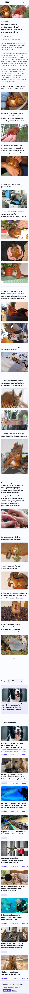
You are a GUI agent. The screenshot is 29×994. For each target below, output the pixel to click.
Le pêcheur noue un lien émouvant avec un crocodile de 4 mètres (13, 833)
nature (23, 69)
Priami (3, 53)
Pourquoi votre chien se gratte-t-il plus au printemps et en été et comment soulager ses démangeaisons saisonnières (12, 746)
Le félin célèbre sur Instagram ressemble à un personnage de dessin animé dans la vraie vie (12, 945)
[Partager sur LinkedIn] (17, 681)
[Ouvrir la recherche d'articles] (26, 2)
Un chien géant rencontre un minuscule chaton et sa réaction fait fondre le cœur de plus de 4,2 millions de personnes (13, 778)
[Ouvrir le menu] (2, 2)
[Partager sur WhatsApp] (21, 681)
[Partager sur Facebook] (9, 681)
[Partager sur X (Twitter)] (13, 681)
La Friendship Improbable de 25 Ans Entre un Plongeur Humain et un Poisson (11, 917)
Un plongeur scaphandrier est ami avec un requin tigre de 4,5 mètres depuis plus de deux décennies (13, 805)
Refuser (14, 990)
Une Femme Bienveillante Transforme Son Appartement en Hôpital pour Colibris (12, 860)
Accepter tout (7, 990)
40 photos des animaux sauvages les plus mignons (10, 973)
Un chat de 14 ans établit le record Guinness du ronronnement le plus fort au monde (13, 888)
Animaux (6, 21)
